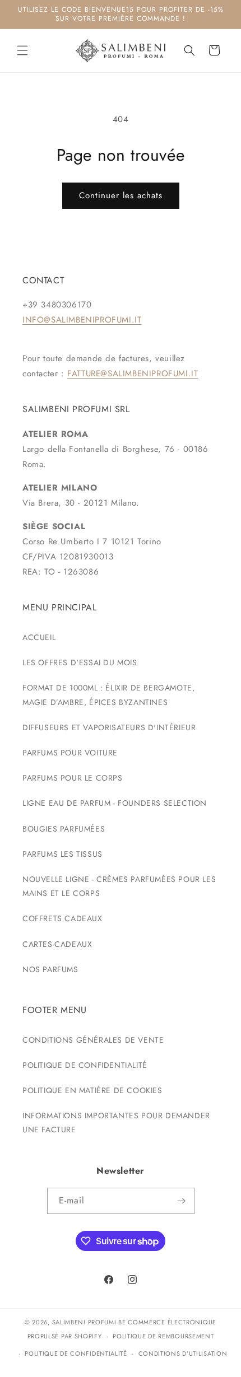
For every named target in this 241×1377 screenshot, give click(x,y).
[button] (22, 50)
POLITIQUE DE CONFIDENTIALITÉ (84, 1065)
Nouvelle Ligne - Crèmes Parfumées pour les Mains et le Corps (119, 886)
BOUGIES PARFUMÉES (63, 828)
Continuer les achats (121, 195)
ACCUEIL (38, 637)
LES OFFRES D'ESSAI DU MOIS (79, 662)
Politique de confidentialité (76, 1353)
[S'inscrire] (181, 1201)
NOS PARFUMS (50, 969)
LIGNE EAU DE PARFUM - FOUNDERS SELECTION (114, 803)
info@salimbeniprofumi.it (81, 320)
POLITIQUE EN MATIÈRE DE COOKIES (92, 1090)
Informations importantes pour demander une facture (116, 1122)
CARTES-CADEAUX (57, 944)
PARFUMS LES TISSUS (62, 854)
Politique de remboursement (163, 1336)
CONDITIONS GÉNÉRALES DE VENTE (93, 1039)
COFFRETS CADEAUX (62, 918)
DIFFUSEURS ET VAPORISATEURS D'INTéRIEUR (109, 727)
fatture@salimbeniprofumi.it (132, 373)
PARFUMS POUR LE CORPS (72, 777)
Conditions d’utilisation (183, 1353)
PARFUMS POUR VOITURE (70, 752)
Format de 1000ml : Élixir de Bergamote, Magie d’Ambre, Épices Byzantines (108, 694)
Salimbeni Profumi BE (89, 1322)
